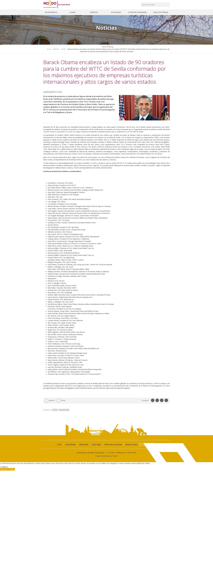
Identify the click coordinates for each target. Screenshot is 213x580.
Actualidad (64, 4)
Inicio (49, 49)
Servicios (94, 12)
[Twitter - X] (144, 444)
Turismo (55, 410)
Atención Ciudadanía (137, 12)
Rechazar (4, 469)
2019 (63, 49)
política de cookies (143, 463)
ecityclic (115, 456)
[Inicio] (50, 4)
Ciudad (73, 12)
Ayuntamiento (51, 12)
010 (124, 453)
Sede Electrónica (160, 12)
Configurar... (4, 467)
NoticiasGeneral (64, 410)
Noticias (56, 49)
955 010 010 (131, 453)
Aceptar (11, 469)
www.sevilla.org (107, 47)
